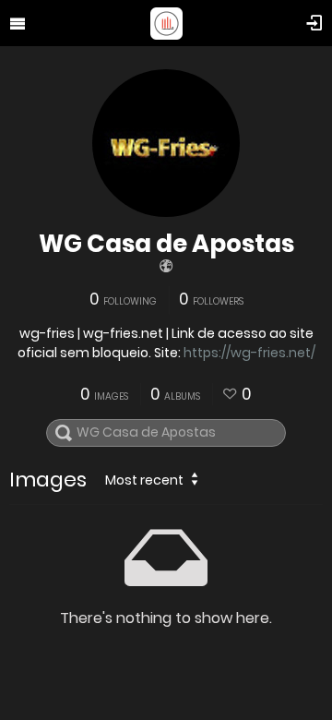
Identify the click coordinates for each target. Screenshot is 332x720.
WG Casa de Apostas (166, 243)
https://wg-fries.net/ (249, 352)
